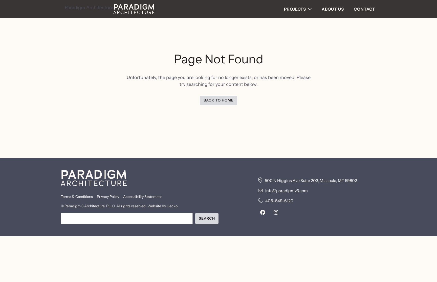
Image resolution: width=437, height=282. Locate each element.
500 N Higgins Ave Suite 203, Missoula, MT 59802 (311, 180)
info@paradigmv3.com (286, 190)
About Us (333, 9)
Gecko (172, 206)
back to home (219, 100)
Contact (364, 9)
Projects (295, 9)
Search (207, 218)
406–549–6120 (279, 200)
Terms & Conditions (77, 196)
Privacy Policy (108, 196)
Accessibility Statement (142, 196)
